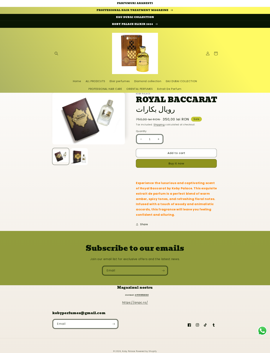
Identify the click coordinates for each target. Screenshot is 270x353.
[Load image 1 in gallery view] (60, 156)
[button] (56, 53)
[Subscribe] (163, 271)
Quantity (141, 131)
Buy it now (176, 163)
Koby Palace (128, 351)
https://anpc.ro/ (135, 302)
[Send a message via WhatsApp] (262, 331)
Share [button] (144, 224)
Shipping (159, 124)
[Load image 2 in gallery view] (79, 156)
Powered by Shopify (146, 351)
